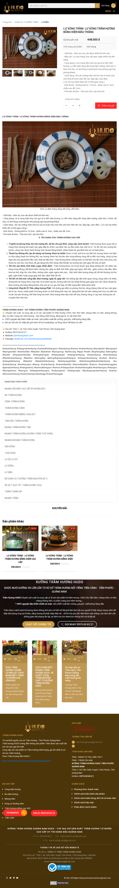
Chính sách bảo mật (84, 802)
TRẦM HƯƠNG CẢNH (15, 408)
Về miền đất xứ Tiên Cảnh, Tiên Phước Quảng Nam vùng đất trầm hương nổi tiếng (73, 674)
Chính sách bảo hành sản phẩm (89, 793)
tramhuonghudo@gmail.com (89, 742)
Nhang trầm (10, 798)
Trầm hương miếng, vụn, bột (17, 808)
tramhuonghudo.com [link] (23, 335)
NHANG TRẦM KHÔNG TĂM (18, 427)
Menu (108, 11)
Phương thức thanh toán (86, 789)
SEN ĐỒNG (10, 446)
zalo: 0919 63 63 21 (44, 813)
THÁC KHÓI (10, 453)
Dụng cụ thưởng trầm (14, 803)
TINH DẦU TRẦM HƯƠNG (17, 420)
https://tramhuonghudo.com (71, 836)
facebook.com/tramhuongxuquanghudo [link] (33, 338)
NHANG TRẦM (11, 498)
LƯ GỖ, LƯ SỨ (11, 459)
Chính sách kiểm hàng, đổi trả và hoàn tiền (95, 798)
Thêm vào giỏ (107, 105)
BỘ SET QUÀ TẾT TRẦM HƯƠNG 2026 (23, 485)
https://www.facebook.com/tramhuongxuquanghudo (26, 760)
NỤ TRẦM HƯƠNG (13, 395)
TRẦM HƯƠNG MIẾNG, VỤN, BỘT (20, 414)
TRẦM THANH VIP (13, 491)
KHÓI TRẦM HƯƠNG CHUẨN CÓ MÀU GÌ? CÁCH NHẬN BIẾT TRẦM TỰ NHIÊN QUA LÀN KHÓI (15, 674)
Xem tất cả (108, 634)
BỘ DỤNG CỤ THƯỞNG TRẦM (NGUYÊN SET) (26, 478)
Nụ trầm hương (11, 794)
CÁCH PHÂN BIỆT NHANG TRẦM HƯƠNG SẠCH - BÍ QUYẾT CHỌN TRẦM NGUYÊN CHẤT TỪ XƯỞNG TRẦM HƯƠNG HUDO (44, 676)
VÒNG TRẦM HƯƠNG (15, 401)
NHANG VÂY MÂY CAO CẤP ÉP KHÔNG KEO (25, 388)
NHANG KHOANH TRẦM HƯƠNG (20, 440)
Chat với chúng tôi (38, 624)
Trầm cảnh (9, 817)
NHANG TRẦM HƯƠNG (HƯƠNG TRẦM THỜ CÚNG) (29, 433)
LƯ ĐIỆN (45, 22)
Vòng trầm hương (13, 789)
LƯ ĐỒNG (9, 465)
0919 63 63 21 (85, 729)
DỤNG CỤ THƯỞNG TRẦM (26, 22)
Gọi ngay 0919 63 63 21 (79, 624)
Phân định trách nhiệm (85, 807)
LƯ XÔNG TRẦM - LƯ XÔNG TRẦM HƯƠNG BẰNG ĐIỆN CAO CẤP (20, 559)
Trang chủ (6, 22)
